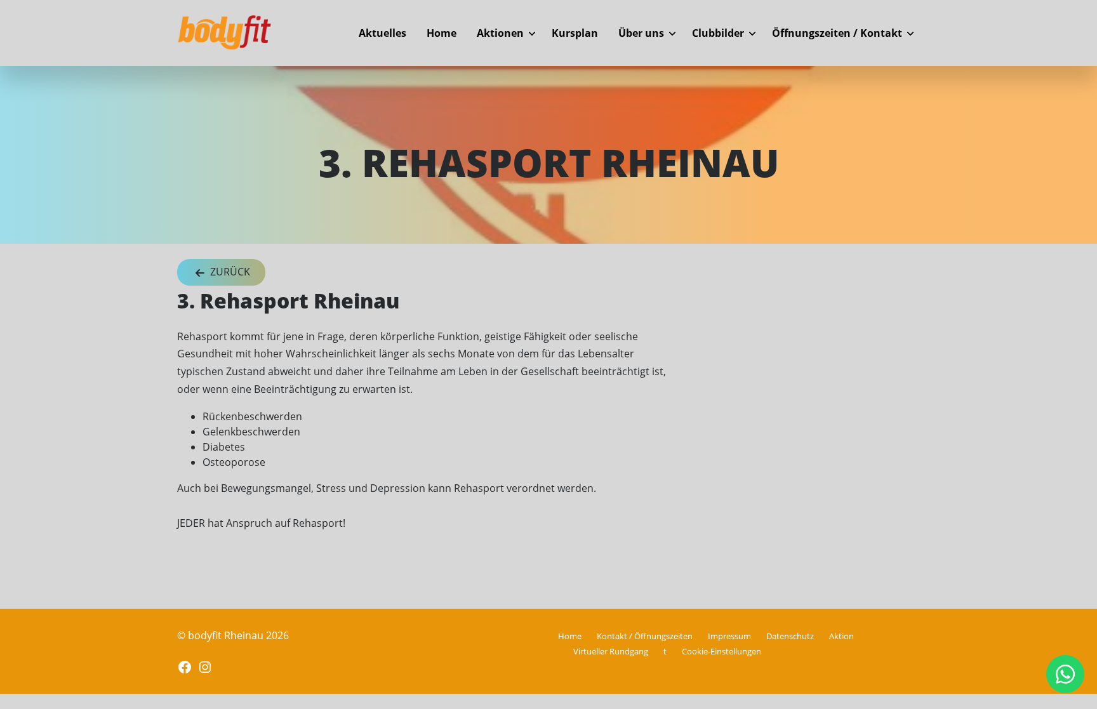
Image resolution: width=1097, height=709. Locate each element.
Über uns (641, 33)
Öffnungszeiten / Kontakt (837, 33)
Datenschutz (790, 636)
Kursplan (575, 33)
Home (441, 33)
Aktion (841, 636)
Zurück (229, 272)
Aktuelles (382, 33)
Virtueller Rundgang (610, 651)
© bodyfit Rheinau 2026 (233, 635)
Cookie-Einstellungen (721, 651)
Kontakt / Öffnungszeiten (645, 636)
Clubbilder (718, 33)
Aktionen (500, 33)
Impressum (729, 636)
